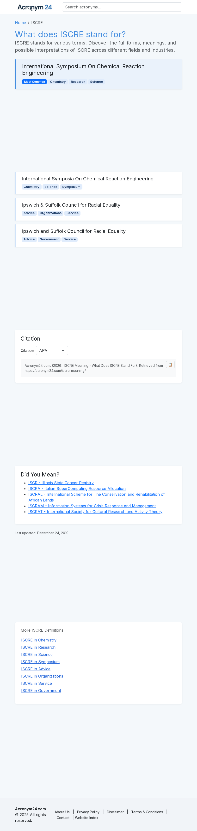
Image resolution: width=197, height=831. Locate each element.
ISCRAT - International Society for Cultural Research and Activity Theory (95, 511)
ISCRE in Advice (35, 668)
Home (20, 22)
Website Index (86, 818)
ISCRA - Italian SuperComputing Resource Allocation (77, 488)
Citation (27, 350)
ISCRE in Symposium (40, 661)
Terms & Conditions (147, 812)
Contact (63, 818)
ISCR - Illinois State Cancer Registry (61, 482)
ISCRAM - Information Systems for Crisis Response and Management (92, 505)
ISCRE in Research (38, 647)
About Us (62, 812)
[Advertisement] (98, 130)
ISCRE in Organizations (42, 676)
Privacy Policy (88, 812)
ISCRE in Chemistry (38, 640)
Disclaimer (115, 812)
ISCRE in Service (36, 683)
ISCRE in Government (41, 690)
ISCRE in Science (37, 654)
